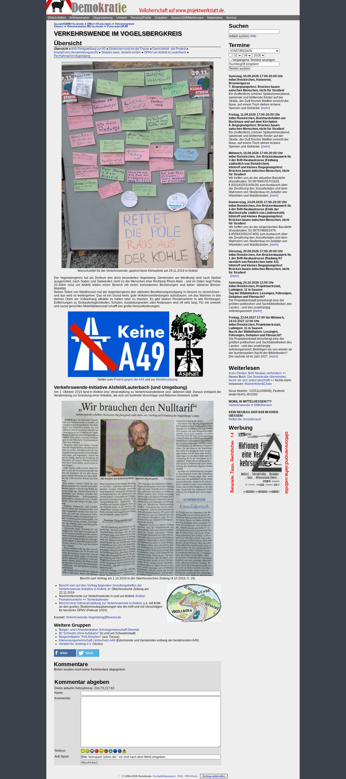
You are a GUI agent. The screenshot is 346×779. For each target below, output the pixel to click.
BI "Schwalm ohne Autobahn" (79, 633)
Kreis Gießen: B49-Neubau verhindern (255, 373)
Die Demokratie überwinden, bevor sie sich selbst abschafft (258, 378)
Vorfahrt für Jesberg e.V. (75, 644)
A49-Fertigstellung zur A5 (88, 49)
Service (231, 17)
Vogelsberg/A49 (117, 26)
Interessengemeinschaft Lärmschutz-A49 (87, 640)
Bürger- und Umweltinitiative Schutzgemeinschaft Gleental (99, 629)
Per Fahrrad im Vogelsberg (72, 56)
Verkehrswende (124, 24)
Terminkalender (97, 599)
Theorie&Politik (140, 17)
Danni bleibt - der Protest (169, 49)
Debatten (161, 17)
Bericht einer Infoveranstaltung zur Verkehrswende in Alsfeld (100, 603)
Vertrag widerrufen (213, 776)
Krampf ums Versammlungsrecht (76, 52)
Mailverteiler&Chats (258, 384)
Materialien (215, 17)
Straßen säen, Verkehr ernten (121, 52)
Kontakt (157, 776)
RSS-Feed (191, 776)
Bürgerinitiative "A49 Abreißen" (80, 637)
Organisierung (103, 17)
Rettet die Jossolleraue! (245, 419)
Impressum (169, 776)
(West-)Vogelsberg (99, 24)
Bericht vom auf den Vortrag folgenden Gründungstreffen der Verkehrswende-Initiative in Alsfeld (100, 587)
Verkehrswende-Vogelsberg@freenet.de (93, 617)
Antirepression (79, 17)
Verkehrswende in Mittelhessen (250, 405)
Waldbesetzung (167, 379)
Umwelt (121, 17)
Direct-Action (57, 17)
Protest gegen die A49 (129, 379)
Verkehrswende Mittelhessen (85, 26)
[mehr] (265, 108)
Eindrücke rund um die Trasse (129, 49)
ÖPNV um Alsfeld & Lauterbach (165, 52)
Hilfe (253, 36)
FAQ (180, 776)
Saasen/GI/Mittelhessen (187, 17)
